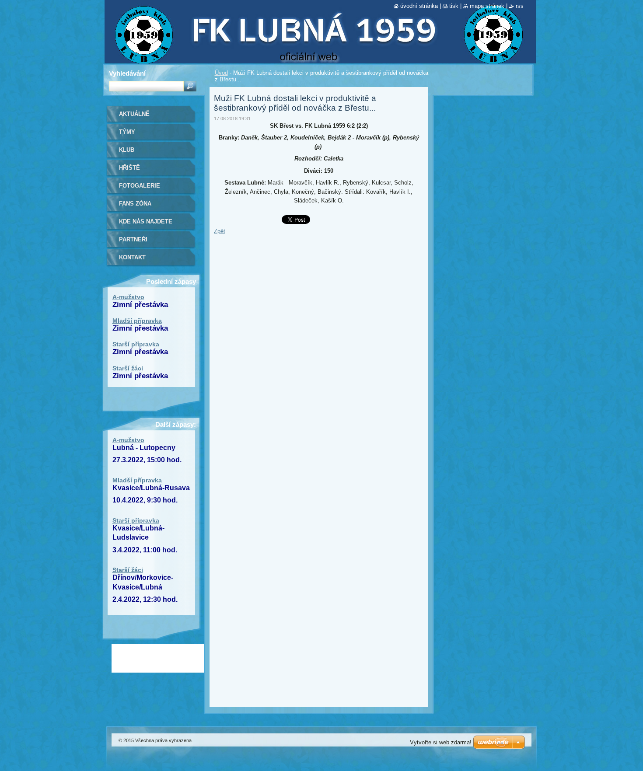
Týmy (127, 132)
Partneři (133, 239)
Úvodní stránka (419, 6)
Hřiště (129, 167)
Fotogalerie (139, 185)
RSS (520, 6)
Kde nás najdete (145, 221)
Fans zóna (135, 203)
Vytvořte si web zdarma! (441, 742)
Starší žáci (127, 368)
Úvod (221, 73)
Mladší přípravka (137, 320)
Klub (126, 150)
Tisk (453, 6)
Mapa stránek (487, 6)
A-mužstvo (128, 296)
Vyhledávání (127, 73)
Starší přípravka (135, 344)
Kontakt (132, 257)
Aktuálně (134, 114)
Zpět (219, 231)
